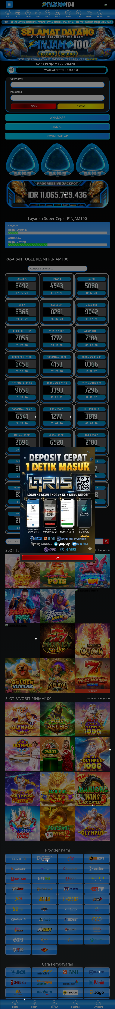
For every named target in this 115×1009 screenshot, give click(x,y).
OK (57, 557)
